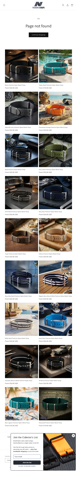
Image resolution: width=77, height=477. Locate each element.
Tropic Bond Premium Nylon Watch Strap (51, 85)
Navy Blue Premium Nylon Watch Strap (50, 212)
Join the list (27, 462)
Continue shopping (38, 35)
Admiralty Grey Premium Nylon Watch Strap (18, 127)
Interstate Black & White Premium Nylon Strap (18, 380)
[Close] (73, 435)
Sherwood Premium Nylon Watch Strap (50, 423)
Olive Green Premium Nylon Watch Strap (51, 169)
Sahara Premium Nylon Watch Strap (49, 254)
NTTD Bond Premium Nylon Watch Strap (17, 212)
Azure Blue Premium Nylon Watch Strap (50, 338)
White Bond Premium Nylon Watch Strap (17, 338)
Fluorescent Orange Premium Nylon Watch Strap (53, 127)
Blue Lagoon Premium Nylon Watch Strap (17, 423)
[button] (4, 5)
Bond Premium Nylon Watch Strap (15, 169)
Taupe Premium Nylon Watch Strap (15, 254)
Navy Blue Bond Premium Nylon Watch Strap (18, 296)
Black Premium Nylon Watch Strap (15, 85)
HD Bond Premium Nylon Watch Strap (50, 380)
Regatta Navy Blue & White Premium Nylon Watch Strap (55, 296)
